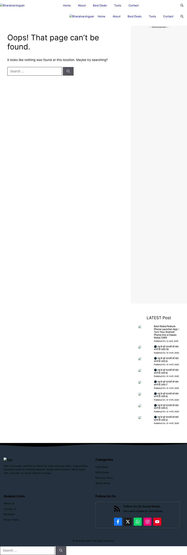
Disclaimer (9, 514)
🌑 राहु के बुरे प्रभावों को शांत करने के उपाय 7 (166, 383)
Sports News (102, 483)
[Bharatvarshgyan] (12, 5)
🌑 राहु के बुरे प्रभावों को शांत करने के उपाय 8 (166, 371)
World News (102, 472)
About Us (9, 503)
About (82, 5)
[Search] (68, 71)
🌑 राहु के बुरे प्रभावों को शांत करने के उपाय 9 (166, 360)
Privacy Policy (11, 519)
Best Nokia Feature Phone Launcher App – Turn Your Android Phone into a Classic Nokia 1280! (166, 332)
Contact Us (10, 508)
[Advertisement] (159, 166)
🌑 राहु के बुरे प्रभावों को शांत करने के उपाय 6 (166, 395)
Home (67, 5)
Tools (117, 5)
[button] (182, 5)
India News (101, 466)
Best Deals (100, 5)
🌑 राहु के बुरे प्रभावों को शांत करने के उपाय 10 (166, 348)
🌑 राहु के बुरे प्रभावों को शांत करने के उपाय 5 (166, 407)
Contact (134, 5)
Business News (104, 477)
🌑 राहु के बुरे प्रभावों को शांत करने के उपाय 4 (166, 418)
